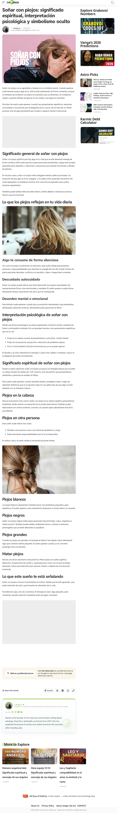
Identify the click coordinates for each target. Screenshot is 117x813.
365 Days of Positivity (38, 796)
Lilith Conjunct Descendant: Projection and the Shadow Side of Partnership (103, 107)
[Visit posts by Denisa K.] (5, 29)
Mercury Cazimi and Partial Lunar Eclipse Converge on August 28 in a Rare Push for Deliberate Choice (103, 83)
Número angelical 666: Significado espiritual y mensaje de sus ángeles (15, 773)
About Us (35, 805)
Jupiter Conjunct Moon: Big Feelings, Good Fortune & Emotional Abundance (103, 95)
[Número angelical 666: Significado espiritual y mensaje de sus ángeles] (15, 756)
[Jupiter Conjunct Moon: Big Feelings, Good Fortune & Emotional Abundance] (86, 96)
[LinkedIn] (21, 712)
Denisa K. (17, 28)
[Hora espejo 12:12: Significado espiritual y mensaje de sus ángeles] (44, 756)
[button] (4, 2)
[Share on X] (57, 690)
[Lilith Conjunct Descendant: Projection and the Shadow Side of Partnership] (86, 108)
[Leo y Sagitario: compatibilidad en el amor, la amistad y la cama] (73, 756)
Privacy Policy (48, 805)
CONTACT (81, 805)
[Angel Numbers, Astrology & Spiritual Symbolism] (12, 2)
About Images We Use (66, 805)
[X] (12, 712)
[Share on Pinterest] (62, 690)
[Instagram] (15, 712)
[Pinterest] (18, 712)
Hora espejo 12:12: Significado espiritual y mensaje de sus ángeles (44, 773)
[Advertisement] (39, 132)
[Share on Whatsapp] (68, 690)
